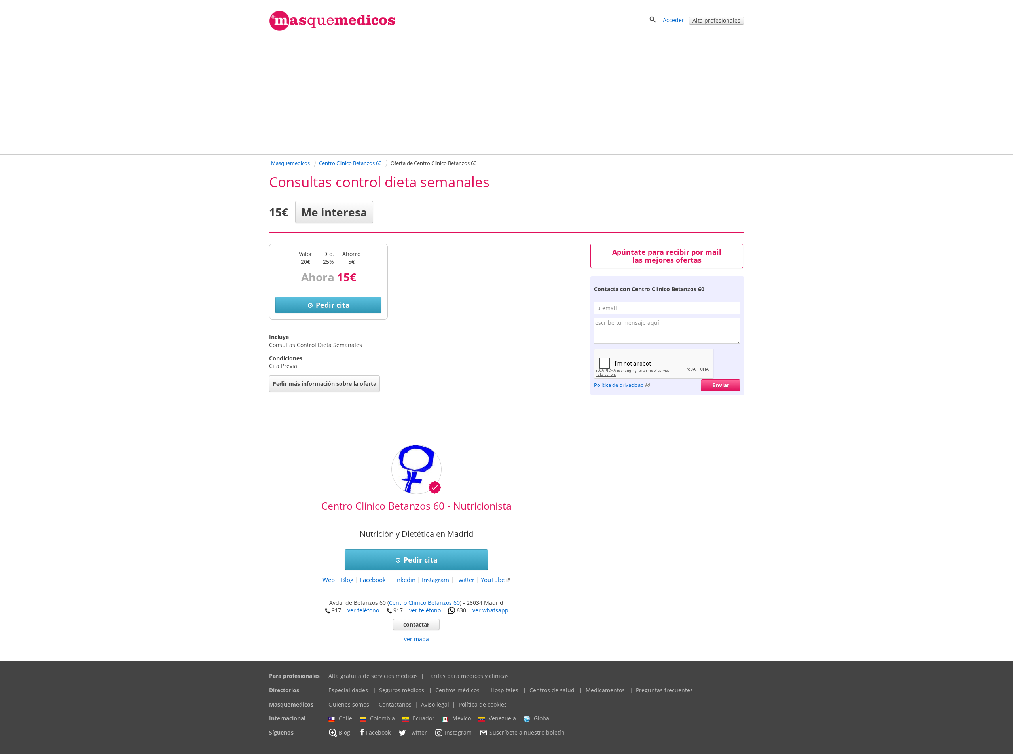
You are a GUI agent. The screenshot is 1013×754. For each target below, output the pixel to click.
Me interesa (334, 212)
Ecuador (423, 718)
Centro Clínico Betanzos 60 (424, 602)
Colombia (382, 718)
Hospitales (504, 690)
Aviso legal (435, 704)
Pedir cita (333, 305)
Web (328, 580)
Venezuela (502, 718)
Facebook (373, 580)
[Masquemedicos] (332, 29)
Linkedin (403, 580)
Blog (347, 580)
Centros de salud (552, 690)
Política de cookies (483, 704)
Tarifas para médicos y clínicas (468, 676)
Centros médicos (457, 690)
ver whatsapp (490, 610)
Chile (345, 718)
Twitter (464, 580)
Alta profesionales (716, 20)
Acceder (673, 20)
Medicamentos (605, 690)
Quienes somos (348, 704)
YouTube (493, 580)
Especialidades (348, 690)
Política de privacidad (619, 384)
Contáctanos (395, 704)
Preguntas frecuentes (664, 690)
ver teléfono (363, 610)
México (461, 718)
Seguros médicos (401, 690)
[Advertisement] (506, 92)
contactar (416, 624)
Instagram (435, 580)
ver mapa (416, 639)
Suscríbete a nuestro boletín (527, 732)
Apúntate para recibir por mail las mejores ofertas (666, 256)
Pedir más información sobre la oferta (324, 383)
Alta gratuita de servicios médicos (373, 676)
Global (542, 718)
